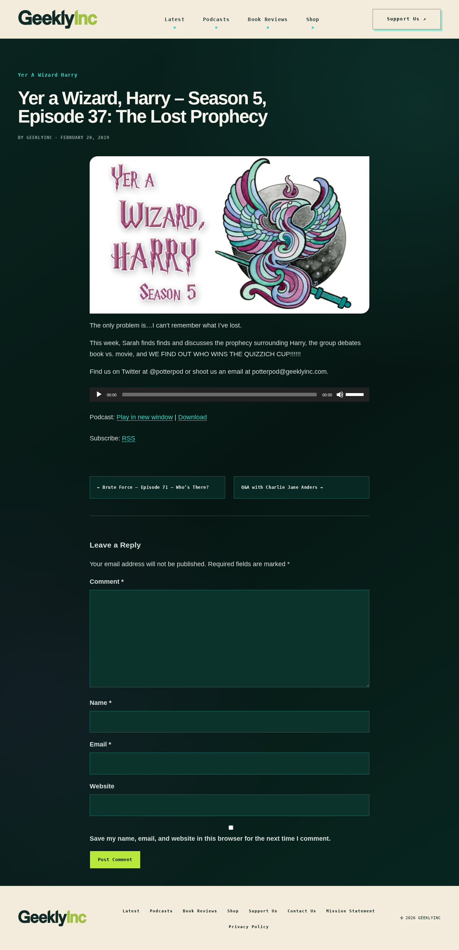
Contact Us (302, 911)
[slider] (356, 393)
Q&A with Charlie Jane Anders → (282, 487)
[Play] (99, 394)
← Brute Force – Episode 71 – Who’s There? (153, 487)
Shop (313, 19)
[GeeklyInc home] (57, 19)
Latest (175, 19)
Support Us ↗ (406, 19)
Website (102, 786)
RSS (128, 438)
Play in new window (145, 417)
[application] (229, 394)
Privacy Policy (249, 927)
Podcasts (216, 19)
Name (101, 702)
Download (192, 417)
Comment (107, 581)
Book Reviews (268, 19)
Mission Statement (350, 911)
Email (100, 744)
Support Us (263, 911)
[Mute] (340, 394)
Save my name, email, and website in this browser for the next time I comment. (210, 838)
